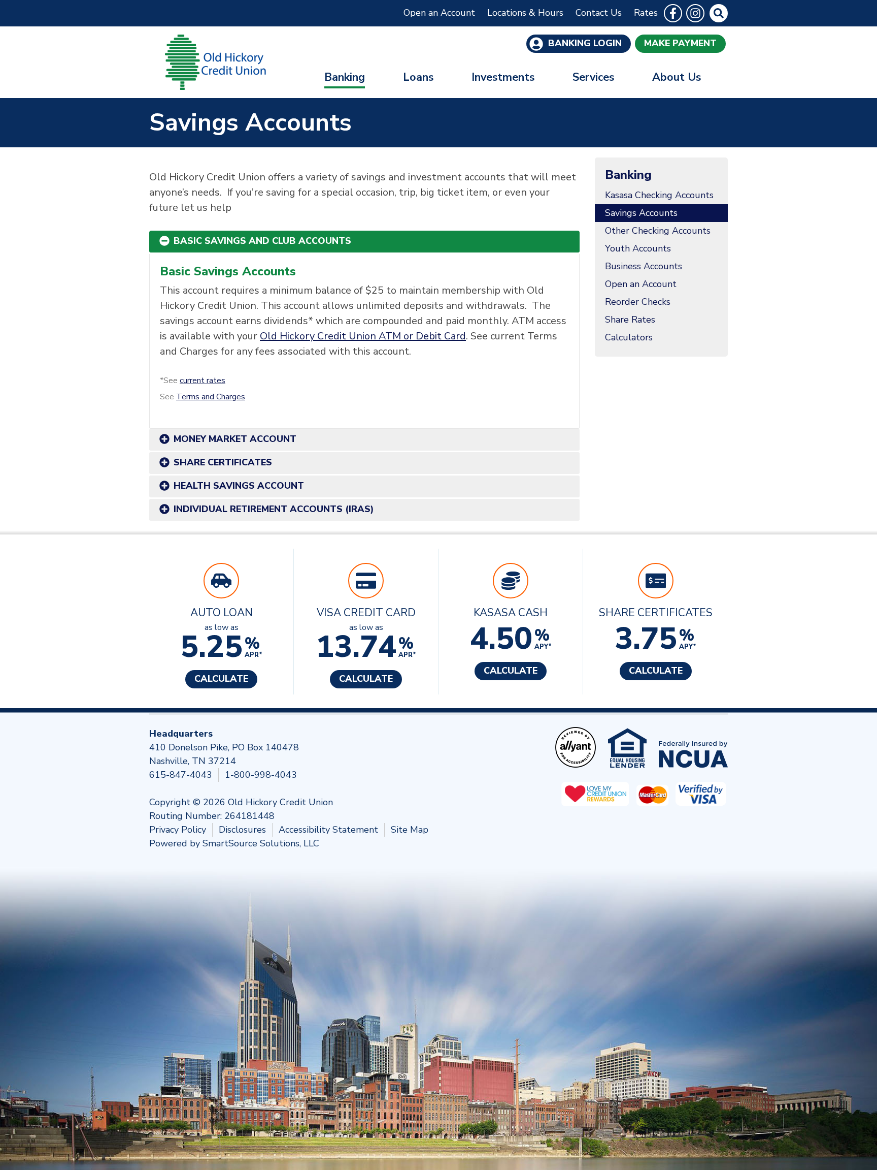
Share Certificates (223, 462)
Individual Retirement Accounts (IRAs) (274, 509)
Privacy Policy (177, 830)
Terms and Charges (210, 396)
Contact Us (599, 13)
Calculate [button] (221, 679)
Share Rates (630, 319)
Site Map (409, 830)
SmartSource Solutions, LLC (261, 843)
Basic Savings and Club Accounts (262, 241)
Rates (646, 13)
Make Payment (680, 43)
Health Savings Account (239, 486)
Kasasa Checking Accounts (659, 195)
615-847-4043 (180, 775)
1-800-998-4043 (261, 775)
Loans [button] (418, 77)
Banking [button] (344, 77)
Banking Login (584, 43)
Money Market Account (235, 439)
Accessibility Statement (328, 830)
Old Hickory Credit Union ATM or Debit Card (363, 336)
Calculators (629, 337)
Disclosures (242, 830)
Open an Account (439, 13)
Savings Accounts (641, 213)
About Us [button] (676, 77)
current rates (202, 380)
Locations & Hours (525, 13)
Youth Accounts (638, 248)
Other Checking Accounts (658, 231)
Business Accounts (643, 266)
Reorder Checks (637, 302)
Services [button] (593, 77)
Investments (502, 77)
